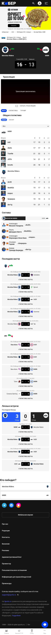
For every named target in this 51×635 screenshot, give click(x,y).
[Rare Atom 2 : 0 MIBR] (41, 50)
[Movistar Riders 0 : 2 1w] (8, 266)
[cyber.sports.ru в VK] (12, 506)
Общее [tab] (4, 119)
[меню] (46, 3)
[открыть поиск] (33, 3)
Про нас (5, 524)
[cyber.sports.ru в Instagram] (19, 506)
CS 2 (13, 32)
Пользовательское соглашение (14, 570)
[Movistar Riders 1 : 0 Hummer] (9, 265)
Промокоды (7, 583)
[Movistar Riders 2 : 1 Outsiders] (13, 49)
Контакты (6, 537)
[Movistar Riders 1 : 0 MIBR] (40, 49)
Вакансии (5, 544)
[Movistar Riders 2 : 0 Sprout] (12, 49)
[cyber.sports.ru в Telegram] (5, 506)
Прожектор (6, 564)
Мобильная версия (25, 515)
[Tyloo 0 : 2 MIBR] (38, 49)
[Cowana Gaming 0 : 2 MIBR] (37, 49)
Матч (4, 110)
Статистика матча (26, 279)
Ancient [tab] (11, 119)
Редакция (6, 531)
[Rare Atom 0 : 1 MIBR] (39, 49)
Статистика (13, 110)
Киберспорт (5, 32)
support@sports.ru (9, 595)
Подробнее (16, 615)
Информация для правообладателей (16, 577)
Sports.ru (7, 601)
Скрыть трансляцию (28, 106)
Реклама (5, 550)
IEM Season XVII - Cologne (24, 32)
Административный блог (12, 557)
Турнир (23, 110)
